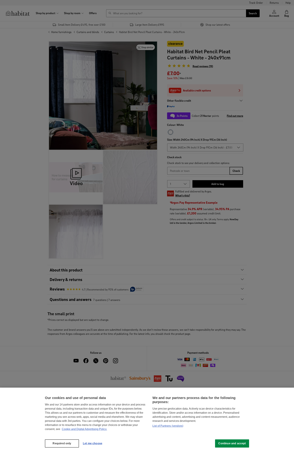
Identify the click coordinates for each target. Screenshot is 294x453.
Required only (62, 443)
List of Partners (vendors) (167, 425)
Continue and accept (232, 443)
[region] (147, 420)
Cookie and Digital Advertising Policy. (84, 429)
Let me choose (92, 443)
